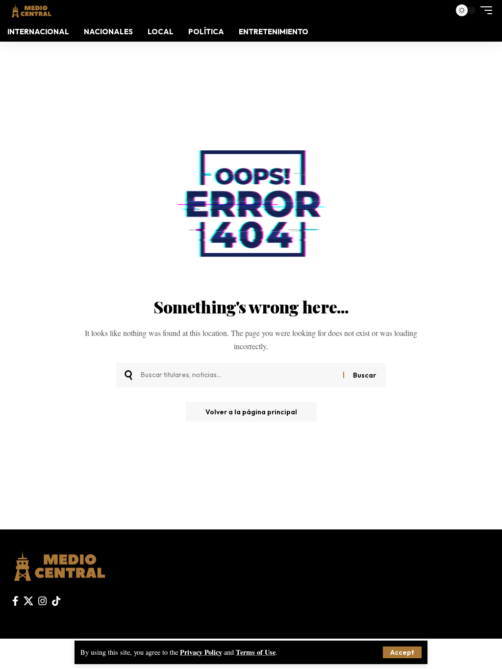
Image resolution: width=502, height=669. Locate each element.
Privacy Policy (201, 652)
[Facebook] (15, 601)
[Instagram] (43, 601)
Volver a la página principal (251, 411)
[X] (28, 601)
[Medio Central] (31, 10)
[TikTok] (56, 601)
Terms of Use (256, 652)
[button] (402, 652)
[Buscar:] (238, 375)
